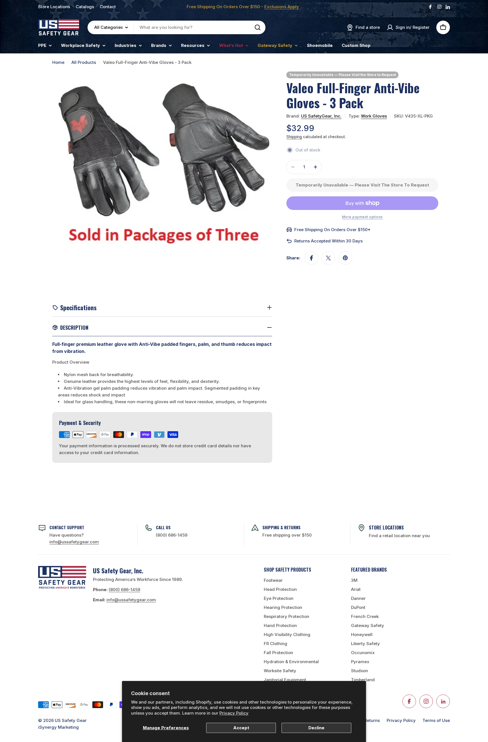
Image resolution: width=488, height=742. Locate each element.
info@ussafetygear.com (131, 599)
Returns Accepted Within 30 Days (328, 241)
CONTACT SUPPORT (66, 527)
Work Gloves (374, 116)
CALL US (163, 527)
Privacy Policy (234, 713)
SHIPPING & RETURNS (281, 527)
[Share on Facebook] (311, 258)
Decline (316, 727)
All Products (83, 62)
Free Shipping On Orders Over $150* (332, 229)
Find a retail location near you (399, 535)
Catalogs (85, 6)
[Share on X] (328, 258)
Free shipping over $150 (287, 535)
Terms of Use (436, 720)
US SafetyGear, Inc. (321, 116)
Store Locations (54, 6)
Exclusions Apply (281, 6)
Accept (241, 727)
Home (58, 62)
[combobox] (176, 27)
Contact (108, 6)
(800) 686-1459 (172, 535)
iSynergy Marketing (58, 727)
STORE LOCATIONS (386, 527)
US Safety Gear (71, 720)
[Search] (257, 27)
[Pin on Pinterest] (345, 258)
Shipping (294, 136)
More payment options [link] (362, 217)
